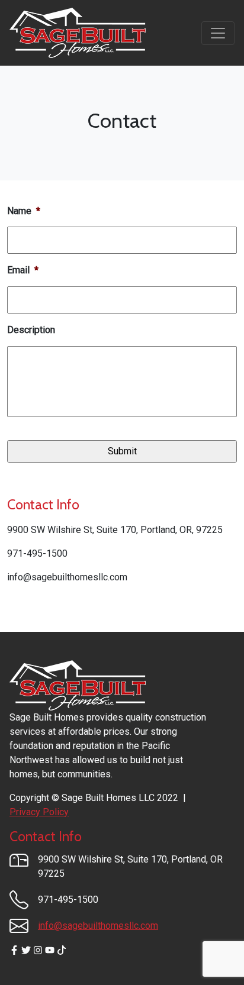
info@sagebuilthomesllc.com (98, 925)
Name (23, 211)
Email (22, 270)
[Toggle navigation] (218, 33)
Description (31, 329)
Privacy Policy (39, 812)
